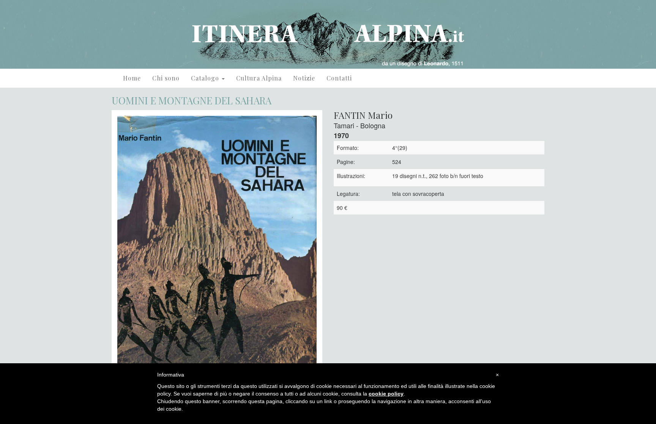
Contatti (339, 78)
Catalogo (206, 78)
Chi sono (166, 78)
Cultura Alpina (259, 78)
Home (132, 78)
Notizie (304, 78)
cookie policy (386, 394)
